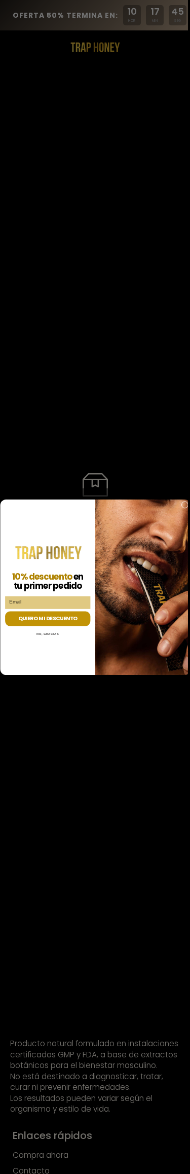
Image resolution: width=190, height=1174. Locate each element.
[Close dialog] (185, 505)
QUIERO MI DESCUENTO (47, 618)
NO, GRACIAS (47, 633)
